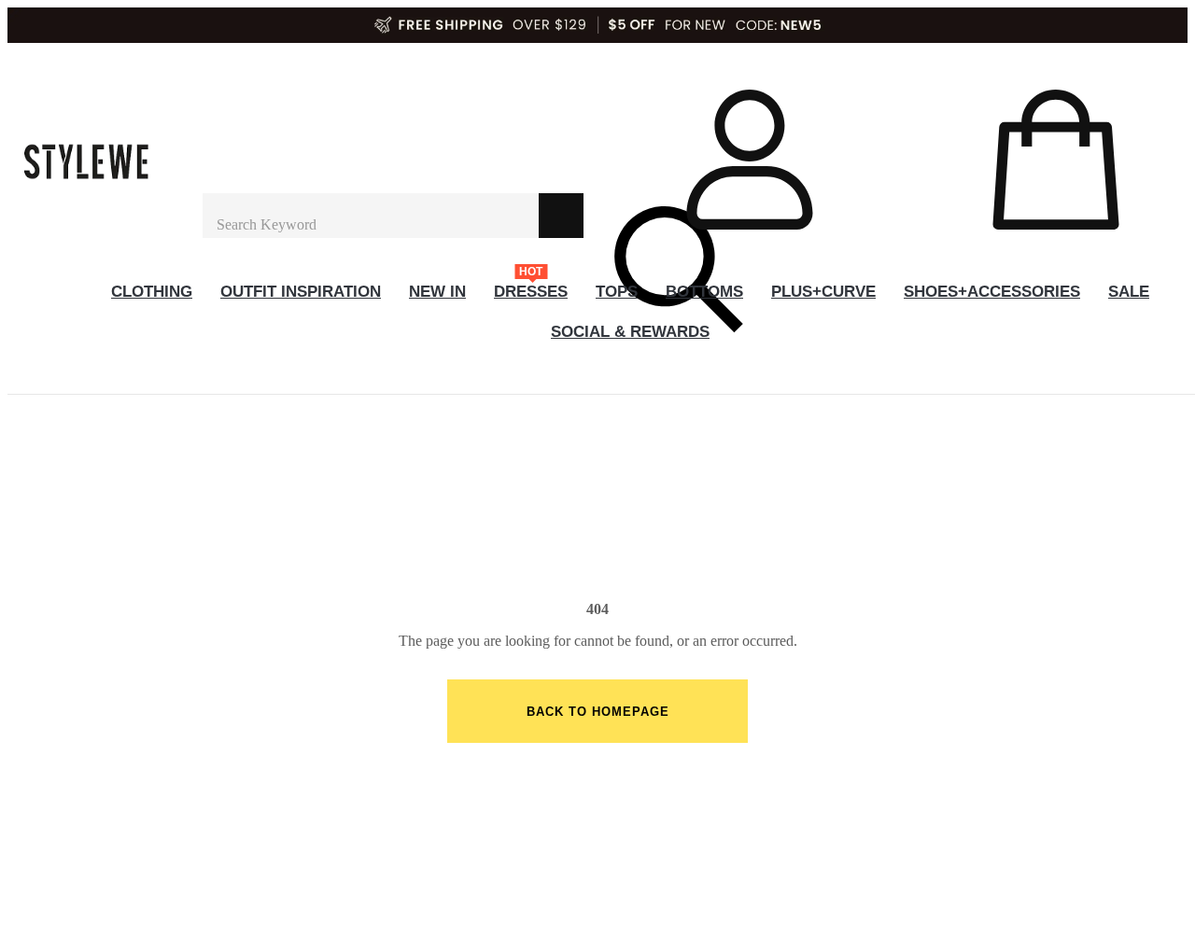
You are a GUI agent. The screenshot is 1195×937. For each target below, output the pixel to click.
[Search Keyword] (371, 215)
